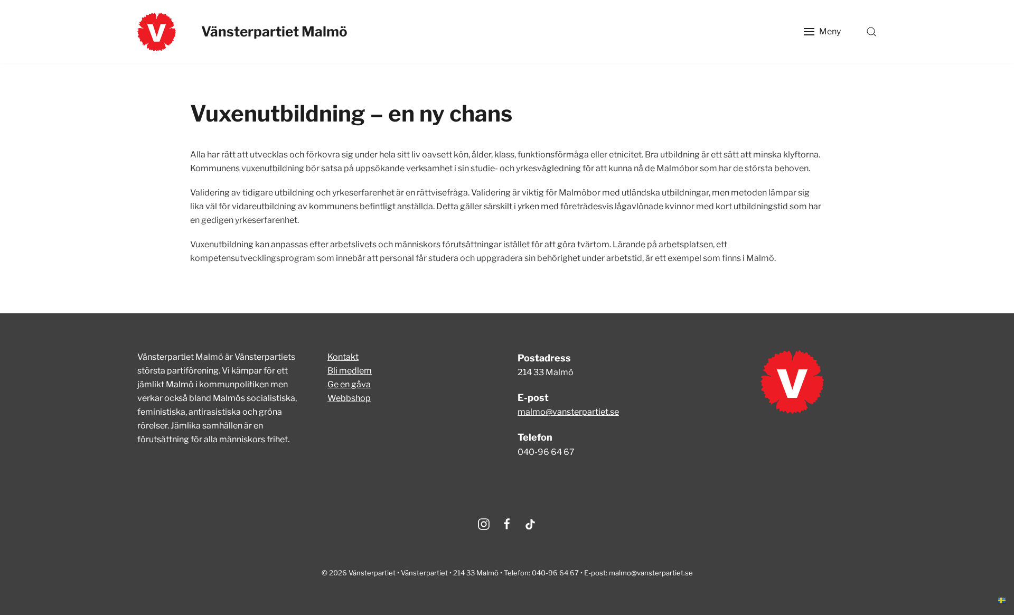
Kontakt (343, 357)
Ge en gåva (349, 384)
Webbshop (349, 398)
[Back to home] (156, 32)
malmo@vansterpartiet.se (568, 412)
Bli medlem (349, 371)
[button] (822, 32)
